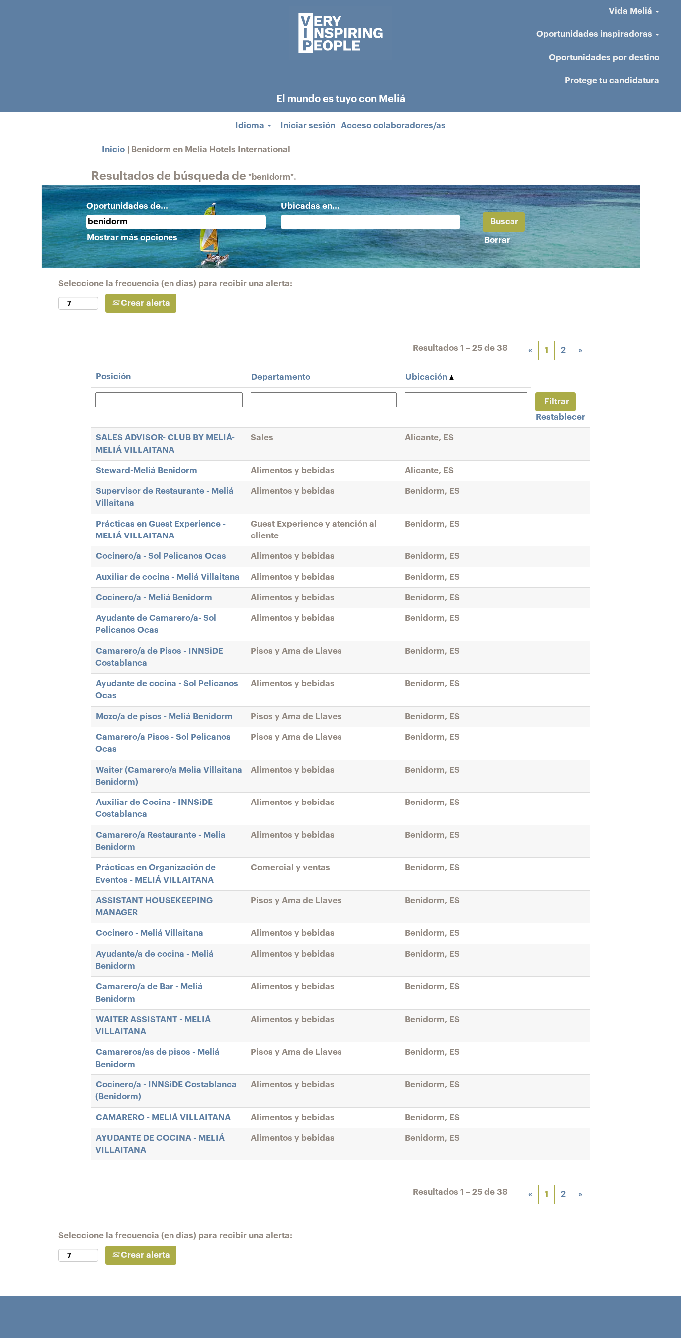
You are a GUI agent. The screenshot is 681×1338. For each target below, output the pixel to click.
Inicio (113, 149)
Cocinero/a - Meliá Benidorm (154, 597)
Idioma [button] (250, 125)
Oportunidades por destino (604, 57)
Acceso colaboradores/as (393, 125)
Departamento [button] (280, 377)
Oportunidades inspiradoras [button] (595, 34)
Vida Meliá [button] (631, 11)
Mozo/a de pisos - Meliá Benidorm (164, 716)
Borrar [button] (497, 240)
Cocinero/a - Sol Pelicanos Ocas (161, 556)
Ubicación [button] (427, 377)
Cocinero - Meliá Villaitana (149, 933)
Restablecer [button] (560, 417)
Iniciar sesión (307, 125)
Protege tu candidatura (612, 80)
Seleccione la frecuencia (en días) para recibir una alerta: (175, 283)
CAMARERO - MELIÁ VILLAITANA (163, 1117)
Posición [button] (113, 376)
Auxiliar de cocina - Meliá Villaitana (168, 577)
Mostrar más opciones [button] (132, 237)
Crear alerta (144, 303)
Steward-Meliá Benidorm (146, 470)
